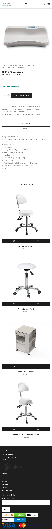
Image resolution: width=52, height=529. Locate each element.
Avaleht (4, 65)
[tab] (26, 123)
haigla (17, 115)
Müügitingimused (8, 498)
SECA (4, 79)
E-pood (4, 478)
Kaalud (40, 65)
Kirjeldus (26, 124)
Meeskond (5, 481)
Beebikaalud (6, 67)
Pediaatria (29, 115)
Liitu (6, 509)
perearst (37, 115)
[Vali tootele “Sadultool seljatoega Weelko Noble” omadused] (14, 429)
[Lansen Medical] (6, 4)
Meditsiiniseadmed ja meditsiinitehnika (22, 65)
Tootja (26, 129)
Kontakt (4, 487)
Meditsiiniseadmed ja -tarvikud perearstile (26, 109)
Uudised (5, 484)
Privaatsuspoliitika (8, 495)
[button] (14, 304)
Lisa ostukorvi (22, 95)
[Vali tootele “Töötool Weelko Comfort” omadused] (14, 241)
